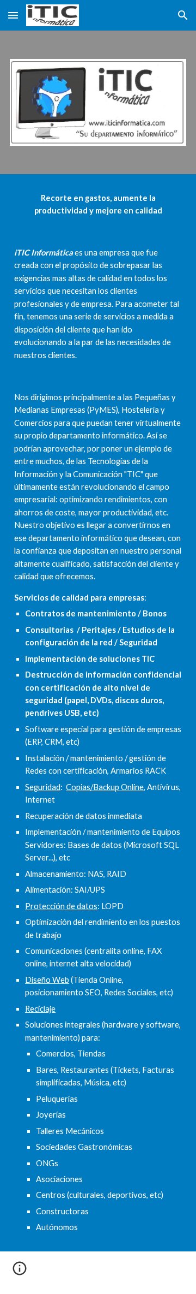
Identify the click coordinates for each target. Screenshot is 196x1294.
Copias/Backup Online (105, 787)
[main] (98, 712)
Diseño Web (47, 979)
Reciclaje (40, 1008)
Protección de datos (61, 906)
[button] (13, 15)
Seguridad (42, 787)
